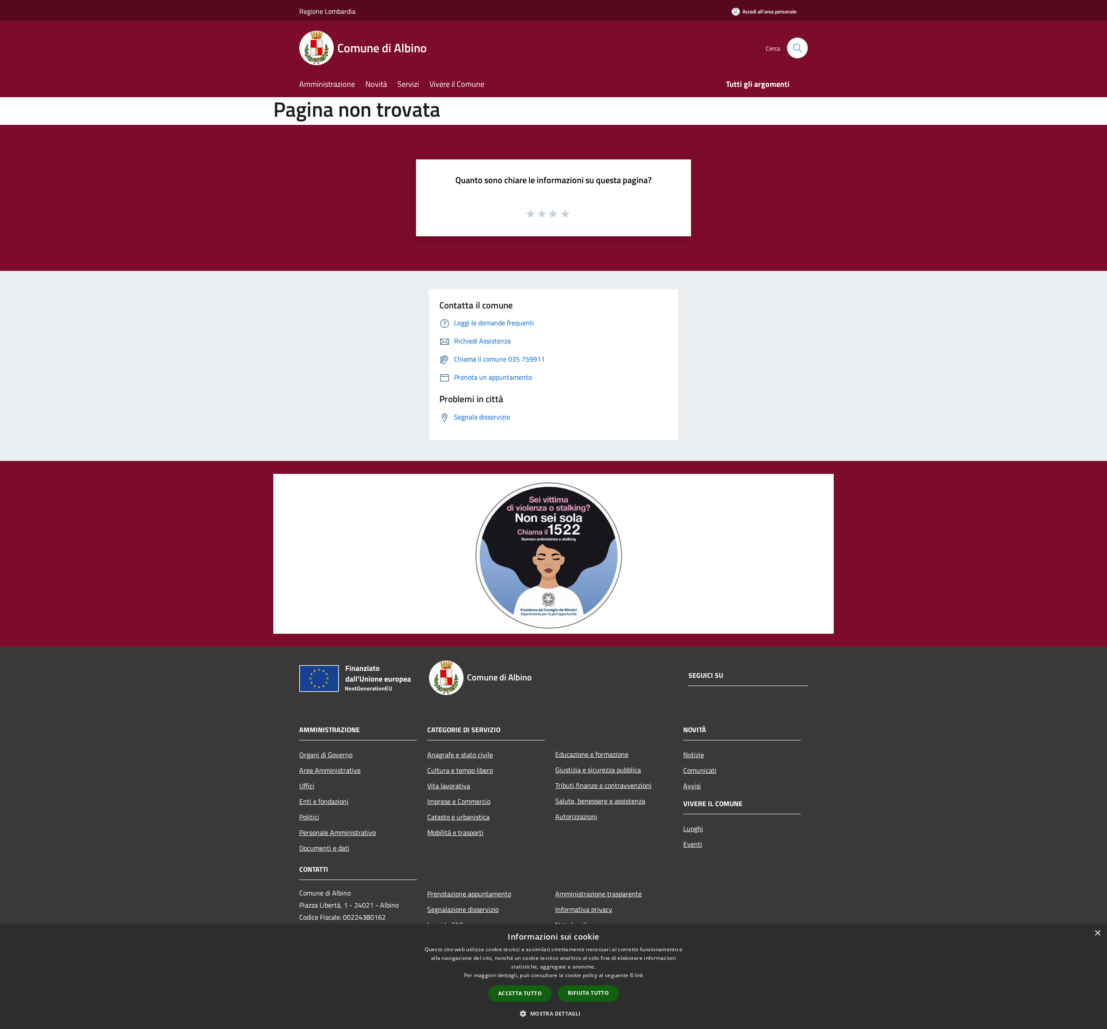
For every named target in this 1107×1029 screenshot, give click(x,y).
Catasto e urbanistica (458, 817)
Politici (309, 817)
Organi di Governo (325, 755)
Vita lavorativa (448, 786)
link (638, 975)
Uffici (306, 786)
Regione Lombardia (327, 11)
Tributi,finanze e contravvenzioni (603, 785)
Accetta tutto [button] (520, 993)
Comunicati (700, 770)
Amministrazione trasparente (598, 894)
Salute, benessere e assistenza (600, 801)
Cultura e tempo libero (460, 770)
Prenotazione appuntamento (469, 894)
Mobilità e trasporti (455, 832)
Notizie (693, 755)
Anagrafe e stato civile (460, 755)
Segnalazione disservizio (463, 909)
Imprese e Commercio (458, 801)
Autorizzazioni (576, 816)
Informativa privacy (583, 909)
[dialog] (553, 976)
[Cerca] (797, 48)
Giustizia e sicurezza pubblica (598, 770)
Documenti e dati (324, 848)
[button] (553, 1013)
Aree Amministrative (330, 770)
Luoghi (693, 828)
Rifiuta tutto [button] (588, 993)
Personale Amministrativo (337, 832)
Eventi (692, 844)
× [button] (1097, 933)
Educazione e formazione (591, 754)
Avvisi (692, 786)
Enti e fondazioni (324, 801)
